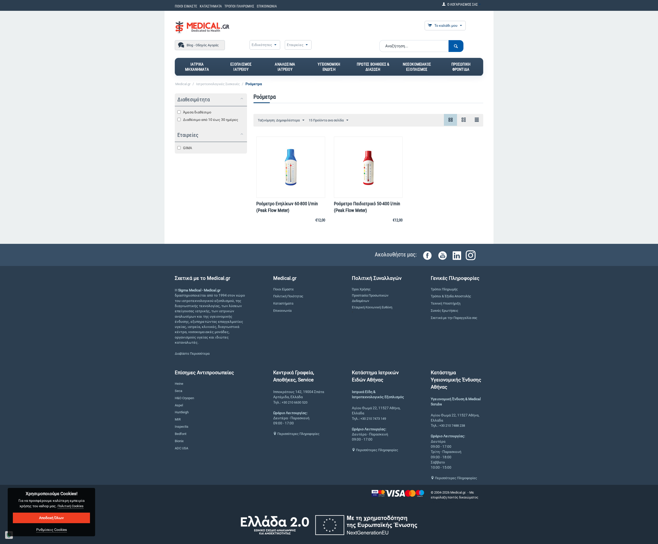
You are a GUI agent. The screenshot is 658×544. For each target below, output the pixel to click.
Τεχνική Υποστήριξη (445, 303)
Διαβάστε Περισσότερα (192, 353)
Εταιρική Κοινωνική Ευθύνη (372, 307)
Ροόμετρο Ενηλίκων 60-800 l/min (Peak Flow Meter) (287, 207)
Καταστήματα (283, 303)
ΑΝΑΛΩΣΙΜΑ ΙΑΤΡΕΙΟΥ (285, 67)
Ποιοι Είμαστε (283, 289)
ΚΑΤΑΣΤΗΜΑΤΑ (211, 6)
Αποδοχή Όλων (51, 518)
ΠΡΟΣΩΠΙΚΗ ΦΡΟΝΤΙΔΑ (460, 67)
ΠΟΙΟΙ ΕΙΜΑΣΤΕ (186, 6)
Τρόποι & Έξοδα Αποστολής (451, 296)
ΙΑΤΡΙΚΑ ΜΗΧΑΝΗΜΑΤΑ (197, 67)
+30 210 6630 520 (294, 402)
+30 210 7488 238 (452, 425)
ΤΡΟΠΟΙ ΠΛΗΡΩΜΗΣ (239, 6)
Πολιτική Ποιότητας (288, 296)
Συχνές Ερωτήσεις (444, 311)
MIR (178, 419)
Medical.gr (182, 84)
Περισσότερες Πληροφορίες (298, 434)
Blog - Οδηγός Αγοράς (203, 45)
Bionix (179, 441)
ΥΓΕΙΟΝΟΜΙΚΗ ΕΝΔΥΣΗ (329, 67)
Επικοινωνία (282, 311)
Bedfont (180, 434)
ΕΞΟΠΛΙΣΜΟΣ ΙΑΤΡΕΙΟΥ (241, 67)
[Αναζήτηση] (456, 46)
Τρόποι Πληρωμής (444, 289)
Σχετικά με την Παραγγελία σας (454, 318)
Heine (179, 384)
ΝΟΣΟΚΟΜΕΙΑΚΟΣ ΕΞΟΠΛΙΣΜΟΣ (417, 67)
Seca (178, 391)
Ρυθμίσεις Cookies (51, 530)
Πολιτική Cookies (71, 506)
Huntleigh (182, 412)
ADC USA (181, 448)
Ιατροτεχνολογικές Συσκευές (218, 84)
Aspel (179, 405)
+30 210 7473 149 (373, 419)
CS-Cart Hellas (441, 502)
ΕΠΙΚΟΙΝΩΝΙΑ (267, 6)
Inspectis (181, 427)
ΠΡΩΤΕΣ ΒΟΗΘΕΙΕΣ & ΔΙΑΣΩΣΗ (373, 67)
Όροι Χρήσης (361, 289)
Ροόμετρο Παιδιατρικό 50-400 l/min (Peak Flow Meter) (367, 207)
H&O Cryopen (184, 398)
